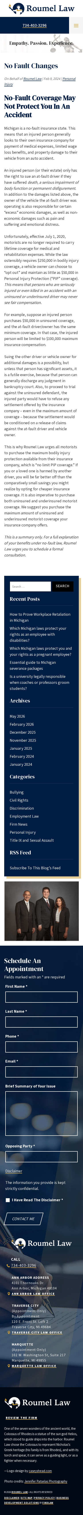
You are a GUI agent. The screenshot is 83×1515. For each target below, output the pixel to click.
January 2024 (21, 764)
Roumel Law (32, 78)
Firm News (18, 824)
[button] (76, 25)
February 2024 (22, 756)
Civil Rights (19, 800)
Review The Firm (21, 1418)
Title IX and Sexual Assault (32, 840)
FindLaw (47, 1502)
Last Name (16, 1011)
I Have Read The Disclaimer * (37, 1199)
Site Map (27, 1497)
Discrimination (22, 808)
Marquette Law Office (34, 1366)
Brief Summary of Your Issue (30, 1086)
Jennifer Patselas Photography (45, 1481)
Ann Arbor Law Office (33, 1294)
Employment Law (24, 816)
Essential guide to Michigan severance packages (33, 665)
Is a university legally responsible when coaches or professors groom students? (39, 682)
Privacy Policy (44, 1497)
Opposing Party (20, 1145)
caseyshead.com (40, 1471)
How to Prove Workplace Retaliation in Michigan (40, 617)
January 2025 (21, 748)
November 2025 (23, 740)
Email (11, 1061)
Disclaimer (13, 1171)
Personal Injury (23, 832)
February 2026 (22, 724)
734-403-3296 (35, 25)
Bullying (17, 792)
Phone (12, 1036)
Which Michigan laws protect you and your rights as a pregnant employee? (41, 651)
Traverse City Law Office (37, 1332)
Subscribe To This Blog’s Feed (35, 867)
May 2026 (17, 716)
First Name (16, 986)
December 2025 (23, 732)
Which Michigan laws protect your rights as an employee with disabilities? (38, 634)
